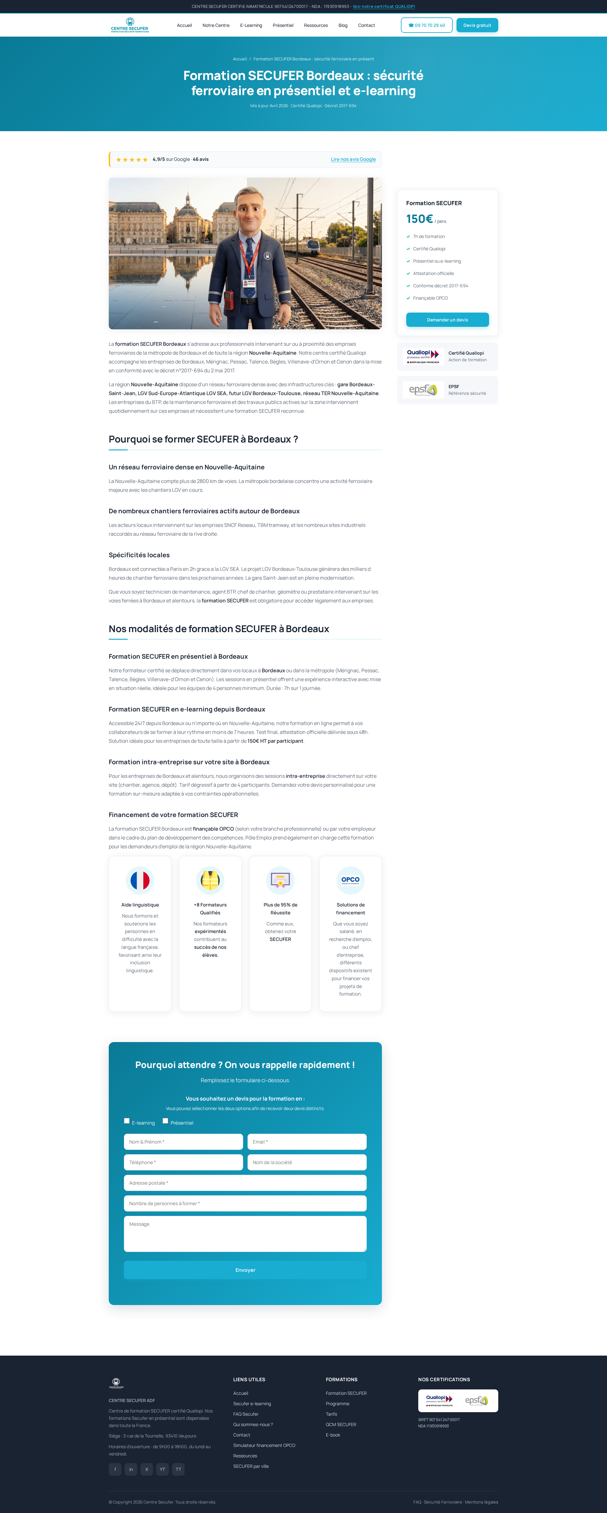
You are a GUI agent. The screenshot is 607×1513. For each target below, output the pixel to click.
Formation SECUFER (346, 1393)
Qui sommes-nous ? (253, 1424)
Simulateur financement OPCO (264, 1445)
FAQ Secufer (246, 1414)
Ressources (316, 25)
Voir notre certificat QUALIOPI (384, 6)
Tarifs (331, 1414)
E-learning (143, 1122)
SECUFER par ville (251, 1466)
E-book (333, 1435)
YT (162, 1469)
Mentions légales (481, 1502)
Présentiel (283, 25)
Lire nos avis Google (353, 159)
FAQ (417, 1502)
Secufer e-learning (252, 1403)
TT (178, 1469)
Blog (343, 25)
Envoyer (245, 1269)
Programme (337, 1403)
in (131, 1469)
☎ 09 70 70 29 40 (426, 25)
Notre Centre (216, 25)
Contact (366, 25)
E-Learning (251, 25)
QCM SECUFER (341, 1424)
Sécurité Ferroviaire (443, 1502)
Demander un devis (447, 320)
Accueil (184, 25)
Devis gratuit (477, 25)
